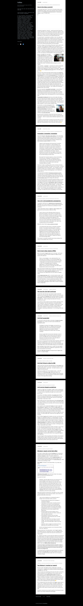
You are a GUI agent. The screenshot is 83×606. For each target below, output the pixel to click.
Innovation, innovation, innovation (47, 133)
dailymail (23, 21)
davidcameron (24, 22)
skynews (23, 34)
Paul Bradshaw (40, 75)
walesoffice (24, 37)
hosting (21, 27)
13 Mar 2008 (39, 358)
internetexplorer (28, 27)
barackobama (23, 15)
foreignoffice (30, 24)
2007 (33, 8)
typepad (18, 37)
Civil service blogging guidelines (46, 387)
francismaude (19, 25)
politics (18, 13)
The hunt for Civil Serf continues (46, 291)
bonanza (25, 16)
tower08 (51, 448)
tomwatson (19, 36)
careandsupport (24, 18)
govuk (25, 26)
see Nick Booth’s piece (51, 574)
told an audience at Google (53, 224)
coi (21, 19)
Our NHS (51, 431)
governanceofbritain (20, 26)
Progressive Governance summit (55, 172)
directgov (20, 23)
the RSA (39, 570)
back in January (57, 208)
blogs (22, 16)
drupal (30, 23)
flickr (26, 24)
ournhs (24, 31)
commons (29, 19)
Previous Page (38, 596)
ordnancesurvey (20, 31)
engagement (19, 24)
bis (17, 16)
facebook (23, 24)
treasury (30, 36)
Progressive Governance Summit (49, 11)
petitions (30, 31)
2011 (24, 8)
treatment (47, 296)
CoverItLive (61, 72)
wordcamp (28, 37)
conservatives (19, 20)
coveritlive (28, 20)
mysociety (19, 30)
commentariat (25, 19)
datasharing (27, 21)
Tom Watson (53, 453)
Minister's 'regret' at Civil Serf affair (47, 451)
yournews (50, 360)
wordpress (19, 38)
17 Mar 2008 (39, 289)
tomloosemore (30, 35)
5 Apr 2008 (39, 2)
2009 (29, 8)
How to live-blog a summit (45, 7)
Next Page (48, 596)
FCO (48, 431)
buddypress (28, 17)
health (18, 27)
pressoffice (28, 32)
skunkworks (19, 34)
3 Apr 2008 (39, 128)
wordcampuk (32, 37)
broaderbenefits (23, 17)
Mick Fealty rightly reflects (51, 135)
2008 (31, 8)
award (20, 15)
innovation (24, 27)
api (17, 15)
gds (25, 25)
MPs (31, 29)
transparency (23, 36)
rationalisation (19, 33)
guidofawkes (31, 26)
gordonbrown (31, 25)
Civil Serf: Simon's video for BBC (46, 363)
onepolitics (24, 30)
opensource (28, 30)
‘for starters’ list (55, 395)
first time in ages (47, 372)
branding (18, 17)
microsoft (29, 29)
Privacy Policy (19, 41)
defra (28, 22)
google (28, 25)
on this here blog (52, 75)
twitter (33, 36)
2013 (20, 8)
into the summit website (42, 108)
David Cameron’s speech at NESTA (43, 140)
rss (26, 33)
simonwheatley (29, 33)
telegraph (22, 35)
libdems (22, 28)
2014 (18, 8)
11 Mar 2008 (39, 382)
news (33, 12)
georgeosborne (48, 563)
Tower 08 (43, 455)
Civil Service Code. (60, 400)
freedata (23, 25)
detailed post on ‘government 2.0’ (55, 203)
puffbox (31, 32)
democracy (31, 22)
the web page (45, 551)
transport (27, 36)
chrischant (29, 18)
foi (27, 24)
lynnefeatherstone (30, 28)
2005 (20, 9)
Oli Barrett (46, 65)
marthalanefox (22, 29)
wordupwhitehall (23, 38)
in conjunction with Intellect (57, 539)
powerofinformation (23, 32)
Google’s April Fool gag (49, 69)
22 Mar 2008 (39, 196)
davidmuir (51, 248)
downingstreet (26, 23)
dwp (60, 315)
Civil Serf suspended (43, 318)
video (21, 37)
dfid (18, 23)
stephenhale (30, 34)
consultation (24, 20)
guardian (27, 26)
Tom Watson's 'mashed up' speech (47, 565)
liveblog (25, 28)
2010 (26, 8)
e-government (29, 12)
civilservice (19, 19)
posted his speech (56, 457)
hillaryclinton (56, 198)
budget (31, 17)
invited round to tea (44, 281)
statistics (26, 34)
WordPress (45, 603)
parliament (27, 31)
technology (22, 13)
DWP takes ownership (46, 350)
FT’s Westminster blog (43, 275)
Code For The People (20, 12)
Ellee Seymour (43, 55)
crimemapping (19, 21)
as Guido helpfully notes (42, 177)
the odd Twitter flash (46, 112)
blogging (20, 16)
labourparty (19, 28)
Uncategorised (26, 13)
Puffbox (19, 2)
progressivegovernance (56, 4)
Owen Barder (39, 297)
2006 (18, 9)
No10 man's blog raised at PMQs (46, 251)
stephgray (19, 35)
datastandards (19, 22)
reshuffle (23, 33)
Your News (59, 365)
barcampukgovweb (29, 15)
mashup (26, 29)
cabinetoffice (19, 18)
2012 (22, 8)
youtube (28, 38)
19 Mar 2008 (39, 246)
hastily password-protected (50, 271)
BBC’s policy (58, 407)
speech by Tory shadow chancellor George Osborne (53, 568)
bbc (32, 15)
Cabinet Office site (57, 459)
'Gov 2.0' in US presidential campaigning (49, 201)
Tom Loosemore (40, 407)
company (25, 12)
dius (23, 23)
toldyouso (25, 35)
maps (18, 29)
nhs (21, 30)
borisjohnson (29, 16)
